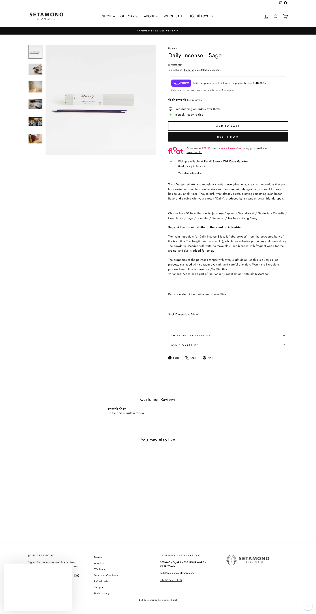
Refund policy (102, 581)
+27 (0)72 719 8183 (171, 579)
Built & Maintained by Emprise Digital (158, 600)
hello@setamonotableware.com (177, 573)
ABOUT (149, 16)
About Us (99, 563)
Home (171, 48)
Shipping (189, 70)
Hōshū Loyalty (101, 593)
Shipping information (191, 335)
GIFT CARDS (129, 16)
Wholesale (100, 569)
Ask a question (185, 344)
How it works (194, 152)
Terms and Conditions (106, 575)
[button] (177, 100)
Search (98, 557)
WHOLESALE (173, 16)
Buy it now (228, 137)
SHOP (107, 16)
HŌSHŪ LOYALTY (201, 16)
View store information (190, 173)
